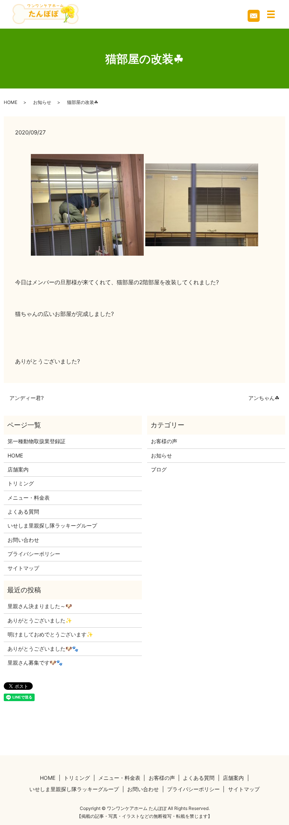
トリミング (21, 483)
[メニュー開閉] (271, 14)
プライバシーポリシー (34, 554)
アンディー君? (26, 398)
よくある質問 (23, 511)
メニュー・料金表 (29, 497)
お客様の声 (164, 441)
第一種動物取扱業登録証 (36, 441)
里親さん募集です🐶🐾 (35, 662)
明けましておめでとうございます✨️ (50, 634)
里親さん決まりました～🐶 (40, 606)
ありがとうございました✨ (40, 620)
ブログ (159, 469)
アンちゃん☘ (264, 398)
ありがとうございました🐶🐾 (43, 648)
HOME (10, 102)
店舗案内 (18, 469)
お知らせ (42, 102)
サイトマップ (23, 568)
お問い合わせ (23, 540)
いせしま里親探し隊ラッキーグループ (52, 525)
